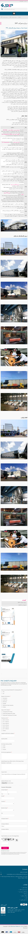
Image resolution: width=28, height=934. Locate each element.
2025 (4, 912)
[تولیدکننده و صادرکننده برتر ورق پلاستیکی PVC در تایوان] (14, 43)
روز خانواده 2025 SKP (12, 907)
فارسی (25, 1)
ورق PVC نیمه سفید (15, 184)
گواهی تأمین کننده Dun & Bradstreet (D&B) (10, 134)
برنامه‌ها (25, 893)
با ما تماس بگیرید (24, 899)
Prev (21, 904)
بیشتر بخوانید (3, 914)
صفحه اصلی (24, 887)
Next (26, 904)
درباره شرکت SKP (13, 17)
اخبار (26, 897)
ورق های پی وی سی (23, 891)
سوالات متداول (24, 895)
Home (19, 17)
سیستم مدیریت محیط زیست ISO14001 (11, 130)
